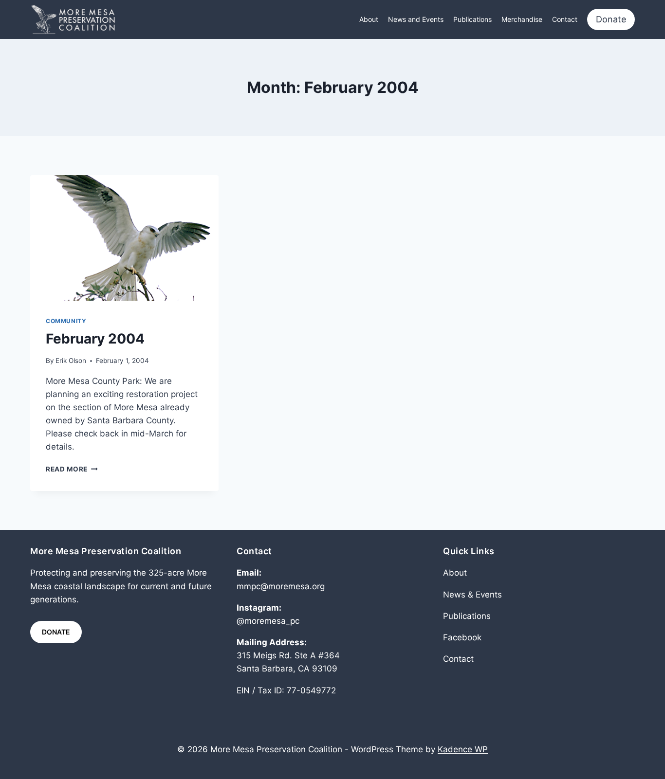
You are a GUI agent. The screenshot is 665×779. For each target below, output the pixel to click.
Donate (611, 19)
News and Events (415, 19)
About (368, 19)
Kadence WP (463, 749)
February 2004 (95, 338)
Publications (472, 19)
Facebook (462, 637)
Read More (72, 469)
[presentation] (124, 238)
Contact (564, 19)
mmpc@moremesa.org (281, 586)
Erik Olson (70, 360)
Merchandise (521, 19)
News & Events (472, 594)
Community (66, 321)
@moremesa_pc (268, 621)
